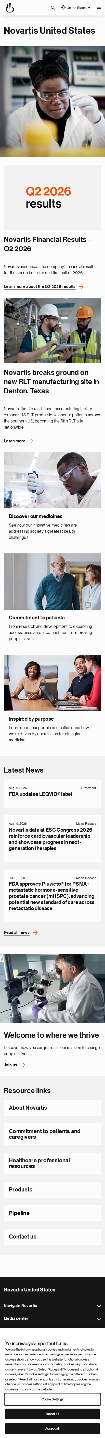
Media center (99, 1319)
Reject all (52, 1413)
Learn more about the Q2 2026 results (39, 287)
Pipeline (19, 1213)
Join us (10, 1065)
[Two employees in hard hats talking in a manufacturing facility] (52, 330)
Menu (98, 7)
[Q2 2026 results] (52, 197)
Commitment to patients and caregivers (44, 1134)
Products (20, 1189)
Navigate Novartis (99, 1306)
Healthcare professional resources (39, 1163)
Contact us (22, 1237)
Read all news (17, 933)
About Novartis (28, 1108)
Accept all (52, 1428)
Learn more (14, 441)
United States (77, 7)
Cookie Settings (53, 1399)
